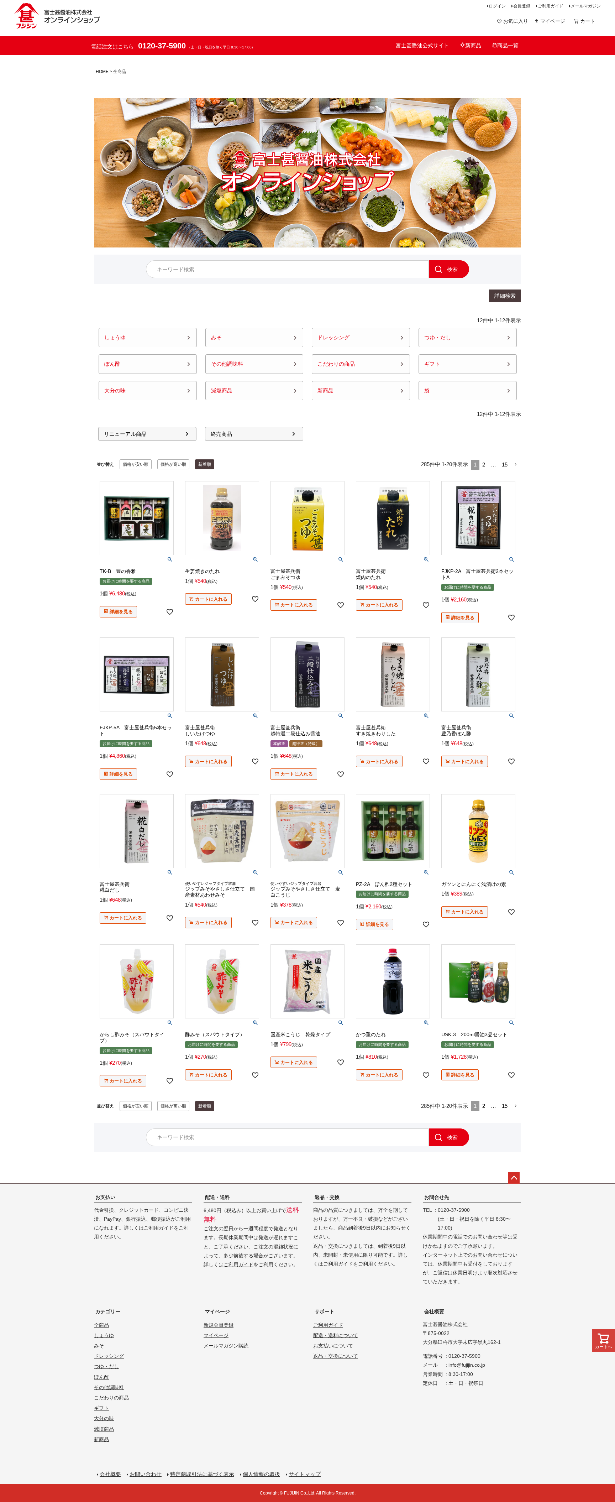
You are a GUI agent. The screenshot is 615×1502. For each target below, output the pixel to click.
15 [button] (505, 464)
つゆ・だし (106, 1366)
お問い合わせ (146, 1474)
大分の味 (104, 1418)
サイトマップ (305, 1474)
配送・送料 (217, 1197)
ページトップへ (514, 1178)
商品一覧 (508, 45)
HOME (102, 71)
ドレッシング (109, 1356)
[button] (515, 464)
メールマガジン (586, 6)
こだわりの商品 (111, 1398)
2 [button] (483, 464)
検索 (452, 269)
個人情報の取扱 (261, 1474)
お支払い (105, 1197)
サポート (325, 1311)
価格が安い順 (135, 464)
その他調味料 (109, 1387)
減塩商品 (104, 1429)
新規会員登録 (218, 1325)
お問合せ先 (436, 1197)
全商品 (101, 1325)
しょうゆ (104, 1335)
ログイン (497, 6)
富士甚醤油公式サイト (422, 45)
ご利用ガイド (550, 6)
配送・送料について (335, 1335)
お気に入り (515, 21)
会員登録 (521, 6)
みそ (99, 1346)
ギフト (101, 1408)
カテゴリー (107, 1311)
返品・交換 (327, 1197)
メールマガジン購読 (226, 1346)
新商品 (473, 45)
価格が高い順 (173, 464)
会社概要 (434, 1311)
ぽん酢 (101, 1377)
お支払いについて (333, 1346)
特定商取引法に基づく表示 (202, 1474)
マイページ (552, 21)
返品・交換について (335, 1356)
